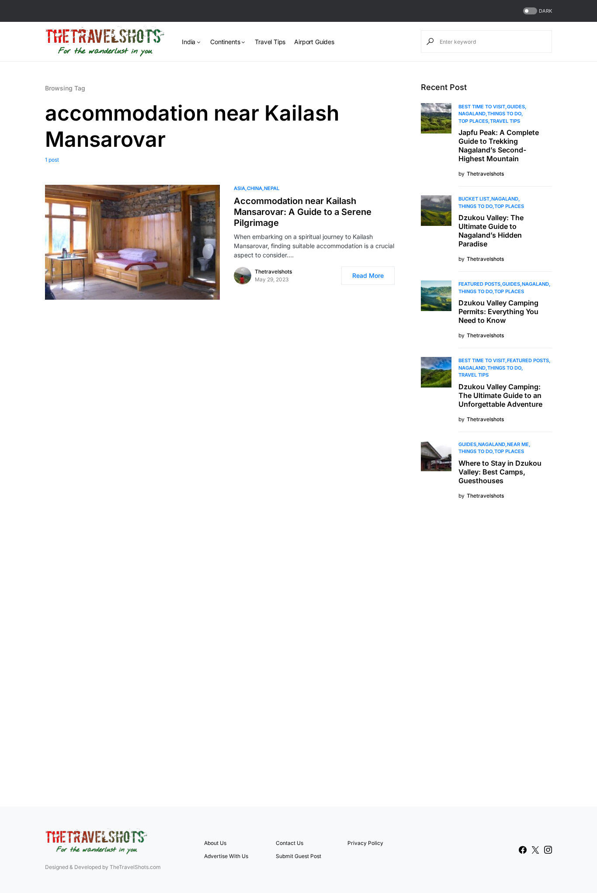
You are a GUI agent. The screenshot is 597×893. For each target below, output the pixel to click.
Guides (516, 107)
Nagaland (472, 114)
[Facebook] (523, 850)
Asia (239, 188)
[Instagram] (548, 850)
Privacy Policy (365, 843)
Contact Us (289, 843)
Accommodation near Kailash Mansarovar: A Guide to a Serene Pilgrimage (302, 212)
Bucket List (473, 199)
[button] (536, 11)
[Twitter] (535, 850)
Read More (368, 275)
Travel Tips (505, 121)
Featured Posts (479, 284)
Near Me (518, 444)
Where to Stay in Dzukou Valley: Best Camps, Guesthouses (499, 472)
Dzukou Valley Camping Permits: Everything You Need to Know (498, 311)
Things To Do (504, 114)
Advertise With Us (226, 856)
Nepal (271, 188)
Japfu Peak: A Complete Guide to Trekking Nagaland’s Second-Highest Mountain (498, 145)
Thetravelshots (273, 271)
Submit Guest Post (298, 856)
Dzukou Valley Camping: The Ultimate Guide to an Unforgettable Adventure (500, 395)
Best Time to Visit (481, 107)
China (254, 188)
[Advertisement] (486, 652)
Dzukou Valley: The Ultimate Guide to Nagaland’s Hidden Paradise (491, 230)
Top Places (473, 121)
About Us (215, 843)
